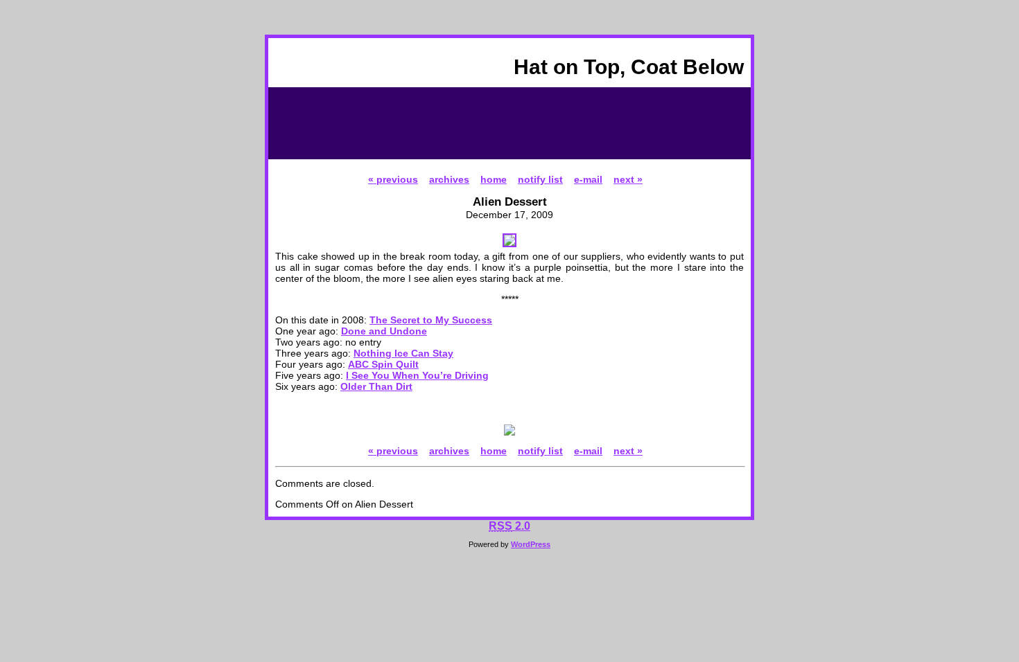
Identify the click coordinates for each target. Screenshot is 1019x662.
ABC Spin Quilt (383, 364)
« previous (393, 179)
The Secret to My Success (430, 319)
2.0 (509, 526)
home (493, 179)
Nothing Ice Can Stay (403, 353)
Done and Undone (384, 331)
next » (628, 179)
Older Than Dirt (376, 386)
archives (449, 179)
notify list (540, 179)
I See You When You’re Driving (417, 375)
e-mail (588, 179)
